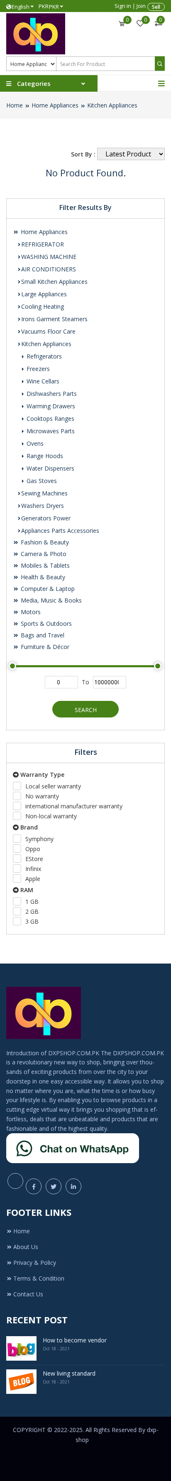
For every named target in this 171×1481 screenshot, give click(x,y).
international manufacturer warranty (73, 806)
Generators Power (46, 518)
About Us (25, 1247)
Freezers (37, 369)
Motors (30, 612)
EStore (34, 859)
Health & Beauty (42, 577)
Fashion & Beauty (44, 542)
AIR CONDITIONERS (48, 269)
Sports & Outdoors (45, 623)
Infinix (33, 869)
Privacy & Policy (34, 1262)
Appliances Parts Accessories (60, 530)
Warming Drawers (50, 406)
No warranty (42, 796)
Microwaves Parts (50, 431)
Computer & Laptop (47, 589)
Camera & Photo (42, 554)
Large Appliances (44, 294)
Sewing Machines (44, 493)
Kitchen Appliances (112, 105)
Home (14, 105)
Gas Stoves (41, 481)
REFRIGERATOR (42, 244)
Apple (32, 879)
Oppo (32, 849)
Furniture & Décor (44, 647)
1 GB (32, 901)
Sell (156, 6)
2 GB (32, 911)
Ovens (34, 443)
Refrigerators (43, 356)
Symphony (39, 839)
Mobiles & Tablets (44, 565)
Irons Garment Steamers (54, 319)
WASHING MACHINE (48, 257)
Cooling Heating (42, 306)
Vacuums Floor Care (48, 331)
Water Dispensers (49, 468)
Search (86, 710)
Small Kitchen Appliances (54, 281)
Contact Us (28, 1294)
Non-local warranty (51, 816)
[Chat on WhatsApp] (72, 1148)
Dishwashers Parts (51, 394)
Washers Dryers (42, 506)
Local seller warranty (53, 786)
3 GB (32, 921)
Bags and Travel (41, 635)
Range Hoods (44, 456)
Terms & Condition (38, 1278)
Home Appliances (55, 105)
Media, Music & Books (50, 600)
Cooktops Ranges (49, 418)
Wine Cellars (42, 381)
